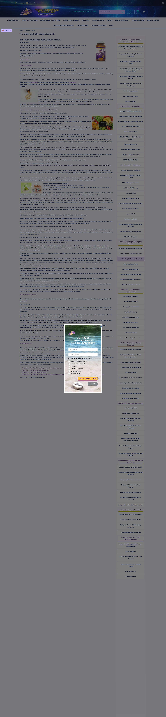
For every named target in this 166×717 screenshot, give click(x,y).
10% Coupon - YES (88, 379)
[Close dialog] (101, 326)
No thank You (92, 384)
